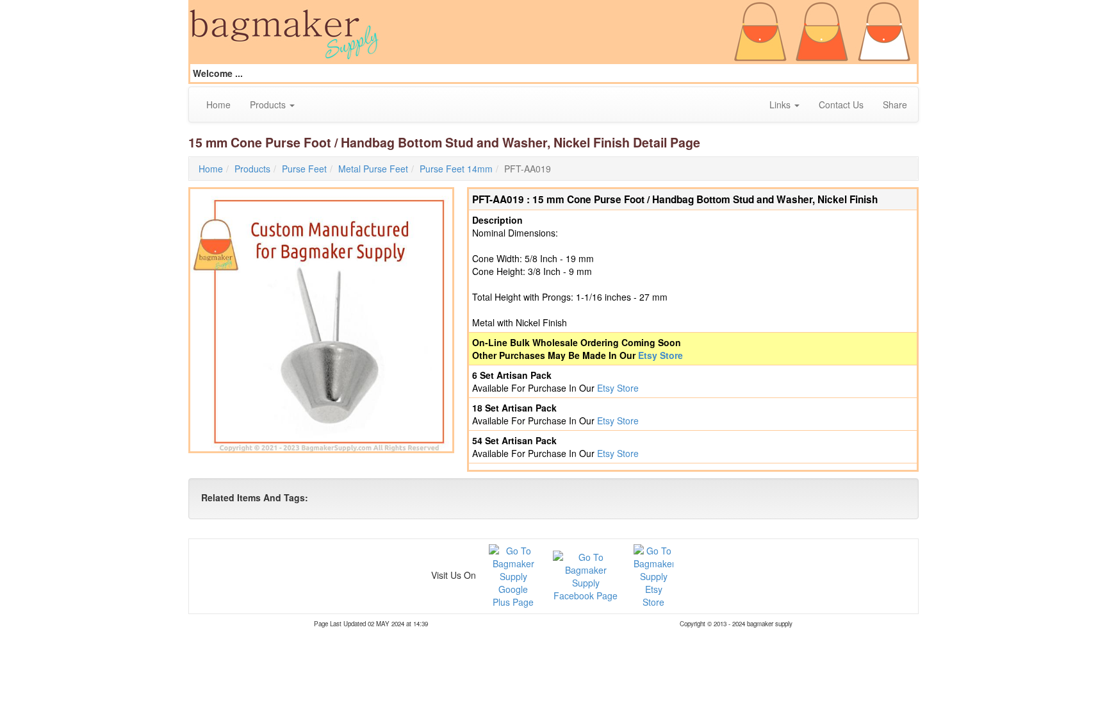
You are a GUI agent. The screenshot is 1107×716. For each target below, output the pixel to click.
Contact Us (841, 104)
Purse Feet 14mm (456, 168)
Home (218, 104)
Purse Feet (304, 168)
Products (269, 104)
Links (781, 104)
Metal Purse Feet (373, 168)
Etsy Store (660, 355)
